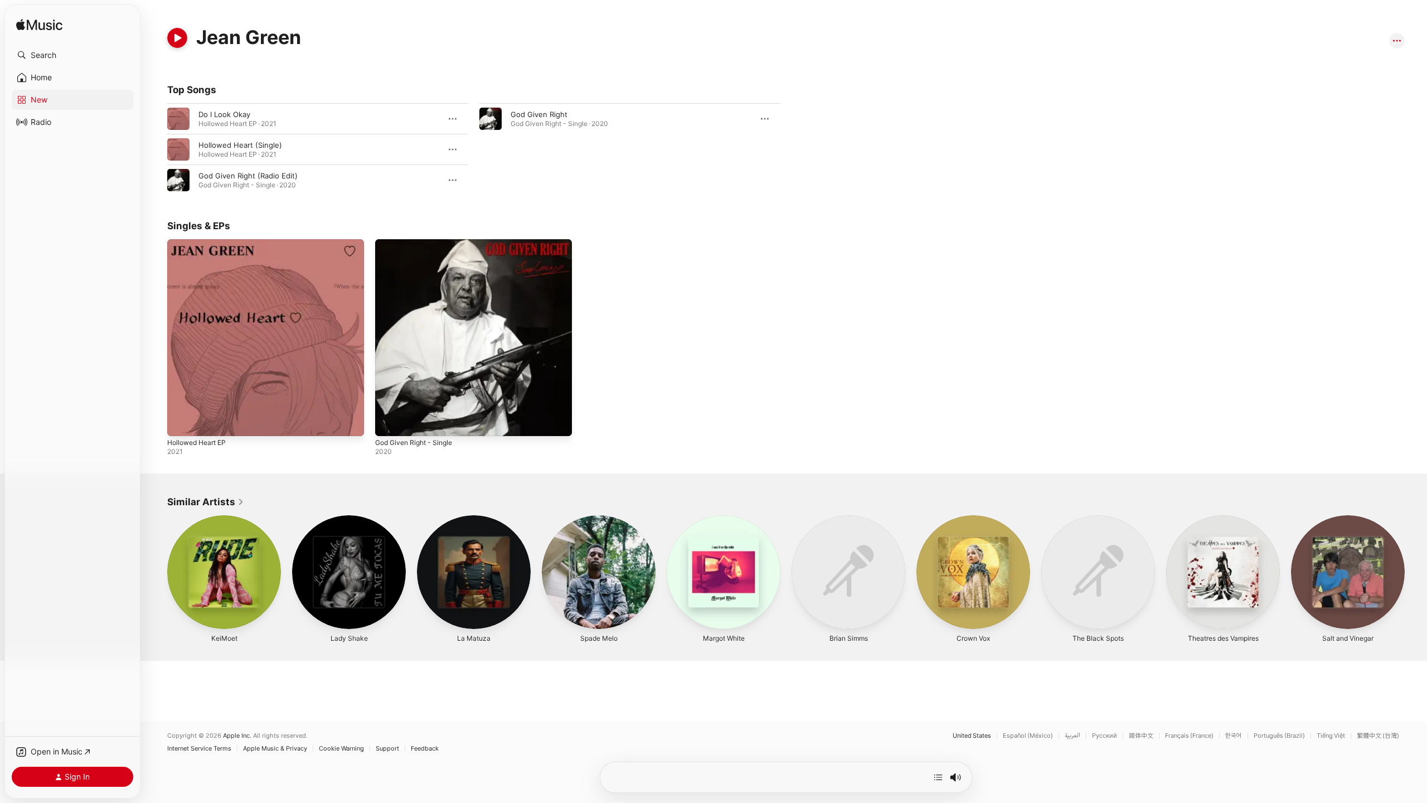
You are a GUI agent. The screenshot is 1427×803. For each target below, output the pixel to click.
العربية (1072, 736)
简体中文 (1141, 736)
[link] (205, 502)
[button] (72, 55)
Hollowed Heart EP (200, 243)
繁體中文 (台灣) (1378, 736)
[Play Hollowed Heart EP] (181, 422)
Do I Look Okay (224, 114)
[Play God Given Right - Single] (389, 422)
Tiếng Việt (1331, 736)
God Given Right (539, 114)
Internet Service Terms (199, 749)
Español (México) (1028, 736)
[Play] (177, 38)
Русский (1104, 736)
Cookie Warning (341, 749)
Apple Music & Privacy (275, 749)
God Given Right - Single (418, 243)
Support (387, 749)
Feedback (425, 749)
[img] (39, 25)
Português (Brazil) (1279, 736)
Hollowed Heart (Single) (240, 145)
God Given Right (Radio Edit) (248, 175)
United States (972, 736)
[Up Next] (938, 777)
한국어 (1233, 736)
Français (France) (1189, 736)
